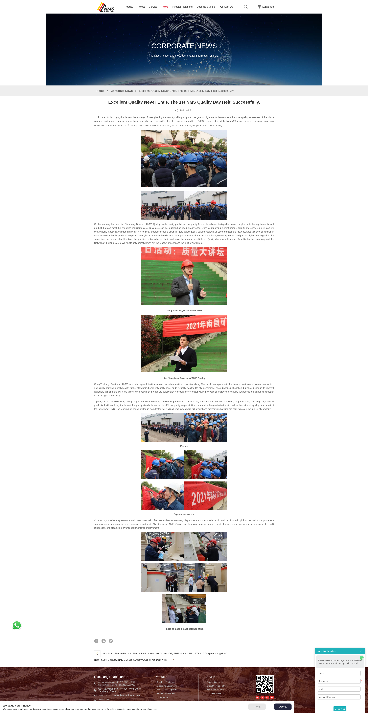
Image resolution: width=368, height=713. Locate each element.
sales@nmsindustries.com (127, 695)
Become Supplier (206, 6)
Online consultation (215, 693)
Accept (282, 707)
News (164, 6)
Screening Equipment (167, 686)
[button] (340, 651)
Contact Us (226, 6)
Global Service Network (217, 686)
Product (128, 6)
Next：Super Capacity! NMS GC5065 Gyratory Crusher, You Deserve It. (130, 660)
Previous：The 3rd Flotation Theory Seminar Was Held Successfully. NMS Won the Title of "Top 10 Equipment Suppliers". (165, 653)
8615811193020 (127, 685)
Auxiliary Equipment (166, 693)
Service (153, 6)
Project (141, 6)
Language (268, 6)
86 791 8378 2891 (125, 682)
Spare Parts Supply (215, 689)
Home (100, 90)
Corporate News (122, 90)
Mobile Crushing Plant (167, 689)
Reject (257, 707)
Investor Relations (182, 6)
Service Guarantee (215, 682)
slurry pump (162, 697)
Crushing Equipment (166, 682)
